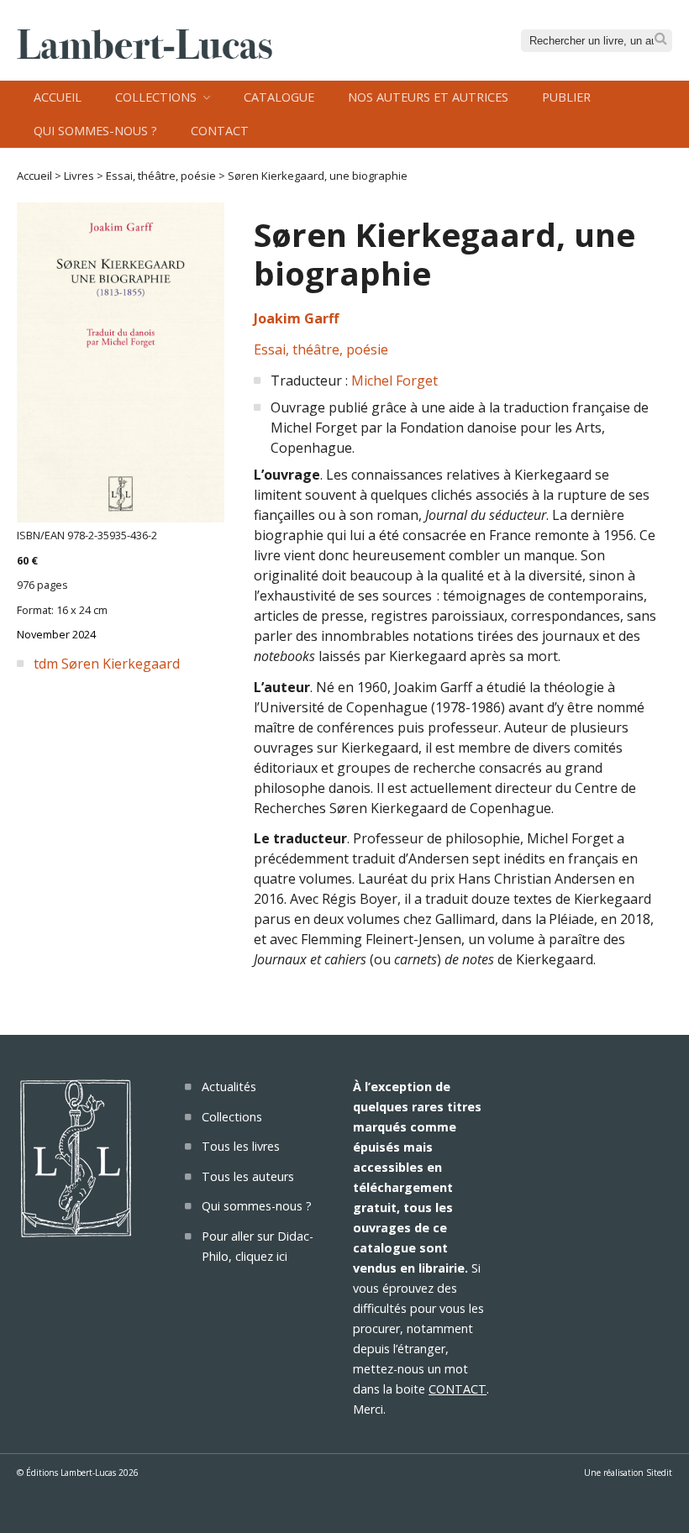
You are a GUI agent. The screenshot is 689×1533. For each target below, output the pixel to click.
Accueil (58, 97)
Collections (156, 97)
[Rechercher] (661, 39)
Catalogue (279, 97)
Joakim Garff (296, 318)
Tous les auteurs (248, 1176)
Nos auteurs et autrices (428, 97)
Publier (566, 97)
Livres (79, 175)
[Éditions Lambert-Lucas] (144, 54)
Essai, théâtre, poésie (161, 175)
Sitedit (659, 1472)
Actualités (229, 1087)
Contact (220, 131)
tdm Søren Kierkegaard (107, 663)
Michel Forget (394, 380)
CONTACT (458, 1389)
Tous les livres (241, 1146)
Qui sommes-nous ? (95, 131)
